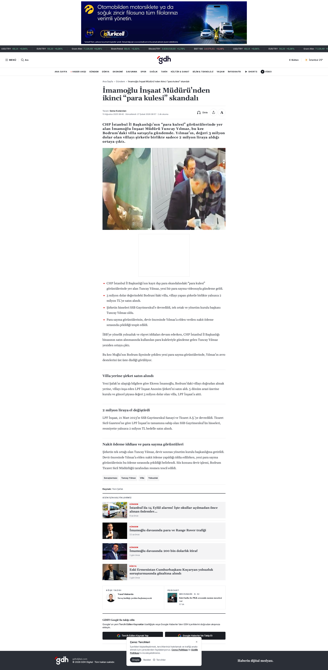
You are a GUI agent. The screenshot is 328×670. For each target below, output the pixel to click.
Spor (143, 71)
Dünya (105, 71)
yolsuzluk (153, 478)
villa (142, 478)
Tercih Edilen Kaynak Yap (135, 635)
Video (268, 71)
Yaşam (220, 71)
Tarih (164, 71)
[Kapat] (196, 642)
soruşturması (110, 478)
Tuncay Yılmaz (128, 478)
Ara (26, 60)
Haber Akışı (78, 72)
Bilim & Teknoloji (203, 71)
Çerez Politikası (180, 649)
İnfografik (234, 71)
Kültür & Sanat (180, 71)
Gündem (94, 71)
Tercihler (161, 659)
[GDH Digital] (164, 60)
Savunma (131, 71)
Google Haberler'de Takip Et (198, 635)
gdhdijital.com (79, 659)
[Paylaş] (213, 112)
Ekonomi (118, 71)
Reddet (147, 659)
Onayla (135, 659)
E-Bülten (294, 60)
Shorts (252, 71)
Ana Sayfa (61, 71)
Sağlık (154, 71)
